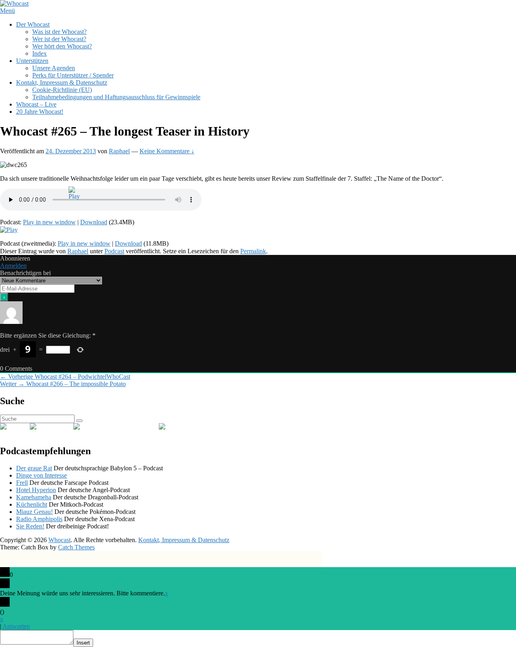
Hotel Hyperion (36, 489)
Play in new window (49, 222)
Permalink (253, 251)
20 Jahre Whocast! (39, 111)
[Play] (9, 229)
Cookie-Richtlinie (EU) (62, 89)
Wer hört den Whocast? (62, 46)
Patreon (194, 426)
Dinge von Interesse (41, 475)
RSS (24, 426)
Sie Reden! (30, 526)
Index (39, 53)
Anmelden (13, 265)
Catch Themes (76, 547)
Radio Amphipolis (39, 519)
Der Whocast (33, 24)
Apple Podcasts (139, 426)
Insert (83, 643)
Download (93, 222)
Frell (22, 482)
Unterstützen (32, 60)
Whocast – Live (36, 104)
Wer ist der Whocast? (59, 38)
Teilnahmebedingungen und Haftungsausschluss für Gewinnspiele (116, 97)
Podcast (114, 251)
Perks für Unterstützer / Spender (73, 75)
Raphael (119, 151)
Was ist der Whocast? (59, 31)
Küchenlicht (31, 504)
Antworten (16, 626)
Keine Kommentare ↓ (166, 151)
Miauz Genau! (34, 511)
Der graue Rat (34, 468)
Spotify (64, 426)
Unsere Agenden (53, 68)
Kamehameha (33, 497)
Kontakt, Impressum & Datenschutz (61, 82)
